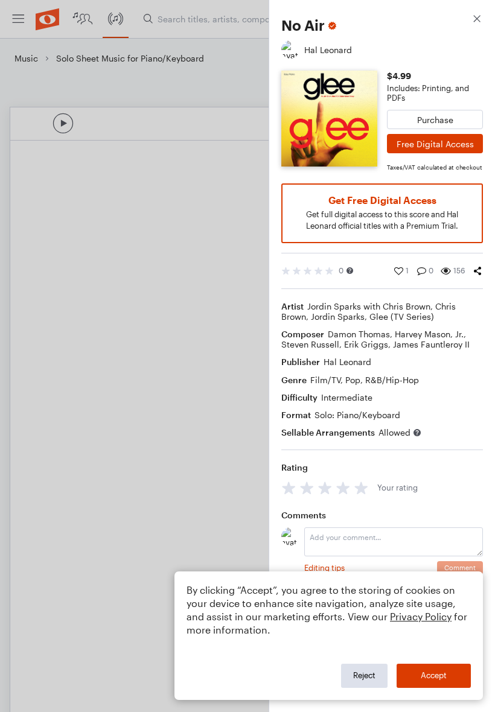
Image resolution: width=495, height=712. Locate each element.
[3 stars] (325, 487)
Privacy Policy (421, 616)
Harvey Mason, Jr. (429, 334)
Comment (460, 567)
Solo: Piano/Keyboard (357, 415)
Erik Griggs (366, 344)
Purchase (435, 120)
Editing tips (324, 568)
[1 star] (288, 487)
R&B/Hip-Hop (392, 380)
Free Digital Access (435, 144)
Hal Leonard (347, 362)
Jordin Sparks (338, 316)
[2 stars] (307, 487)
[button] (350, 271)
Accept (434, 675)
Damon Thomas (359, 334)
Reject (364, 675)
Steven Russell (310, 344)
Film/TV (325, 380)
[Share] (477, 270)
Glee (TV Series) (401, 316)
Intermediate (346, 397)
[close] (477, 20)
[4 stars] (343, 487)
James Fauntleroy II (431, 344)
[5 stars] (361, 487)
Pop (352, 380)
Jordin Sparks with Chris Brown (368, 306)
